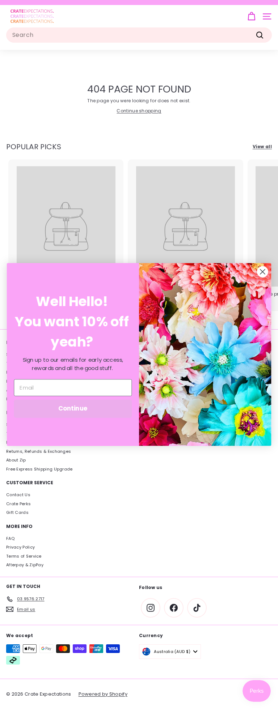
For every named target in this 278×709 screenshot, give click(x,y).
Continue (73, 408)
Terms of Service (24, 556)
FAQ (10, 538)
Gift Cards (17, 512)
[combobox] (139, 35)
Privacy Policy (20, 547)
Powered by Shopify (103, 694)
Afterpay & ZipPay (24, 565)
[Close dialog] (263, 272)
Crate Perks (18, 504)
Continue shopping (139, 111)
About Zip (16, 460)
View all (262, 146)
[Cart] (251, 16)
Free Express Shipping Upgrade (39, 469)
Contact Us (18, 495)
